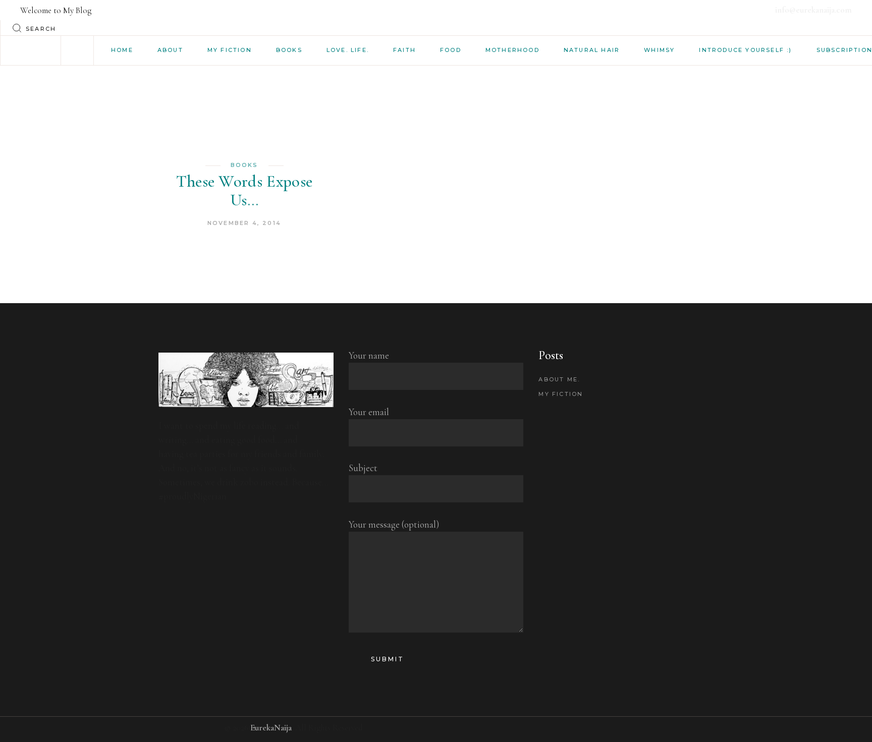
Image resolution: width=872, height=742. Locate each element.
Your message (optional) (394, 524)
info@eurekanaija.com (813, 10)
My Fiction (560, 393)
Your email (369, 412)
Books (244, 164)
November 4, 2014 (244, 222)
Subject (363, 468)
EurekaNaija (271, 727)
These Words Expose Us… (244, 191)
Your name (369, 355)
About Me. (559, 379)
